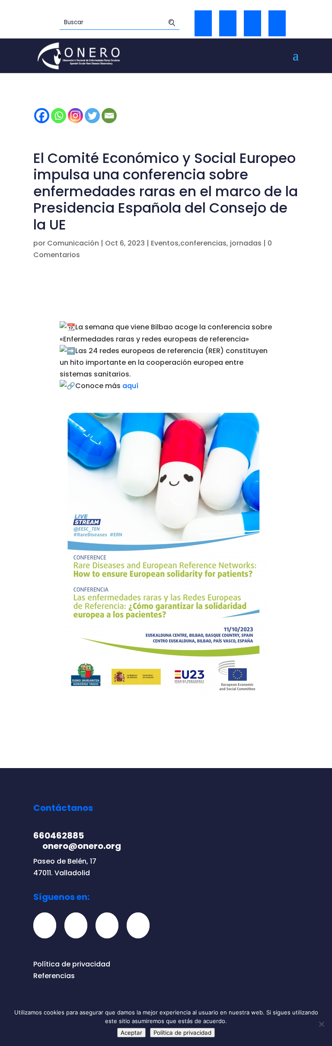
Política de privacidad (71, 964)
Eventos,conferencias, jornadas (206, 243)
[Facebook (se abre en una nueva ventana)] (203, 23)
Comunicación (73, 243)
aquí (130, 386)
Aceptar (131, 1032)
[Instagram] (75, 115)
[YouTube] (277, 23)
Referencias (54, 976)
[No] (321, 1024)
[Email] (109, 115)
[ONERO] (79, 55)
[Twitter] (227, 23)
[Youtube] (141, 925)
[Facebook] (41, 115)
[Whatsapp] (58, 115)
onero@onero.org (81, 846)
